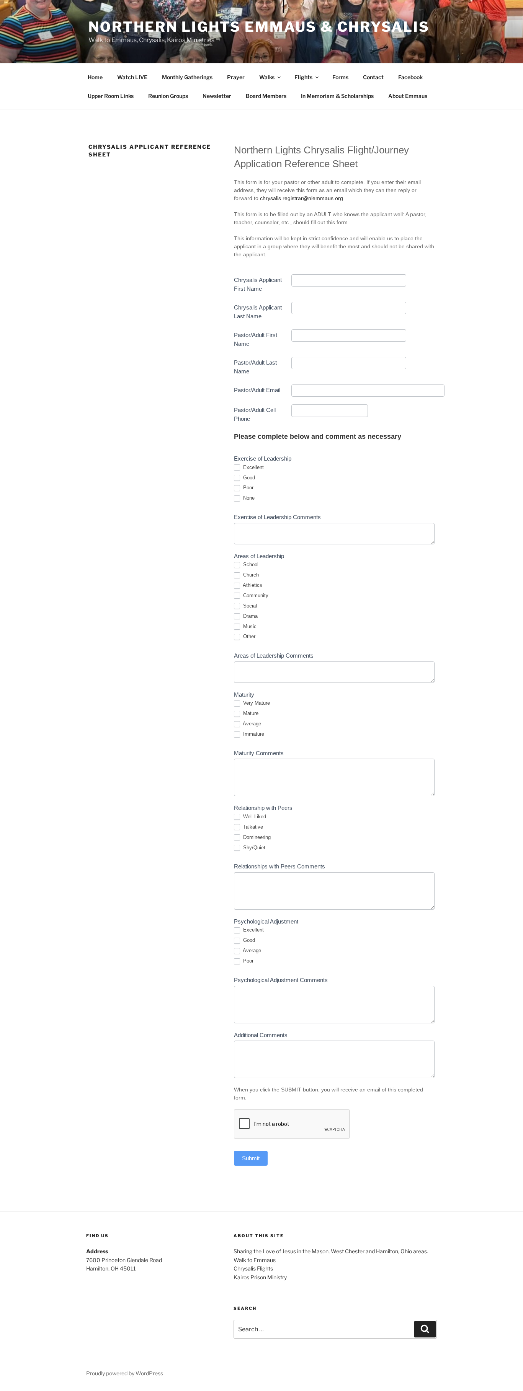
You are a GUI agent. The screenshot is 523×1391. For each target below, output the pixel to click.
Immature (253, 734)
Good (248, 477)
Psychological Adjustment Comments (281, 980)
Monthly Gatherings (187, 77)
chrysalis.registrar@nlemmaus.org (301, 198)
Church (250, 575)
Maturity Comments (259, 753)
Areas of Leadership (259, 556)
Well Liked (254, 816)
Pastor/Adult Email (257, 390)
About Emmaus (407, 96)
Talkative (252, 827)
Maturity (244, 694)
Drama (250, 616)
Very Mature (256, 703)
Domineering (256, 837)
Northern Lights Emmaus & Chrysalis (259, 26)
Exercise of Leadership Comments (277, 517)
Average (251, 723)
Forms (340, 77)
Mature (250, 713)
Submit (251, 1158)
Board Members (266, 96)
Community (255, 595)
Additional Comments (261, 1035)
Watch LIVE (132, 77)
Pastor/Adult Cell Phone (255, 414)
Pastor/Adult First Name (255, 339)
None (248, 498)
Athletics (252, 585)
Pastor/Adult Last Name (255, 367)
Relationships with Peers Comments (279, 866)
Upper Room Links (111, 96)
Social (249, 606)
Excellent (253, 467)
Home (95, 77)
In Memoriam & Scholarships (337, 96)
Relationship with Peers (263, 808)
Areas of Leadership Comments (274, 655)
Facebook (410, 77)
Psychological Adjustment (266, 921)
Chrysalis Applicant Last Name (258, 311)
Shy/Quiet (253, 847)
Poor (247, 487)
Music (249, 626)
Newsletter (217, 96)
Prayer (236, 77)
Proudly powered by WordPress (124, 1373)
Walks (267, 77)
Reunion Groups (168, 96)
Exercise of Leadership (262, 458)
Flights (303, 77)
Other (248, 636)
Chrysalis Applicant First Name (258, 284)
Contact (373, 77)
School (250, 564)
